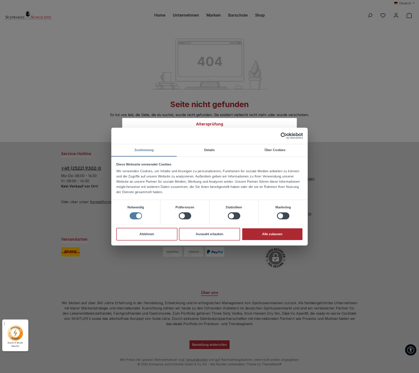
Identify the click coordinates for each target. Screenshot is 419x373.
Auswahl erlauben (209, 234)
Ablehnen (146, 234)
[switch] (185, 215)
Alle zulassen (272, 234)
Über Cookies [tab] (274, 150)
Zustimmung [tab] (144, 150)
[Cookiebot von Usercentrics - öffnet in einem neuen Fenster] (284, 135)
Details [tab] (209, 150)
